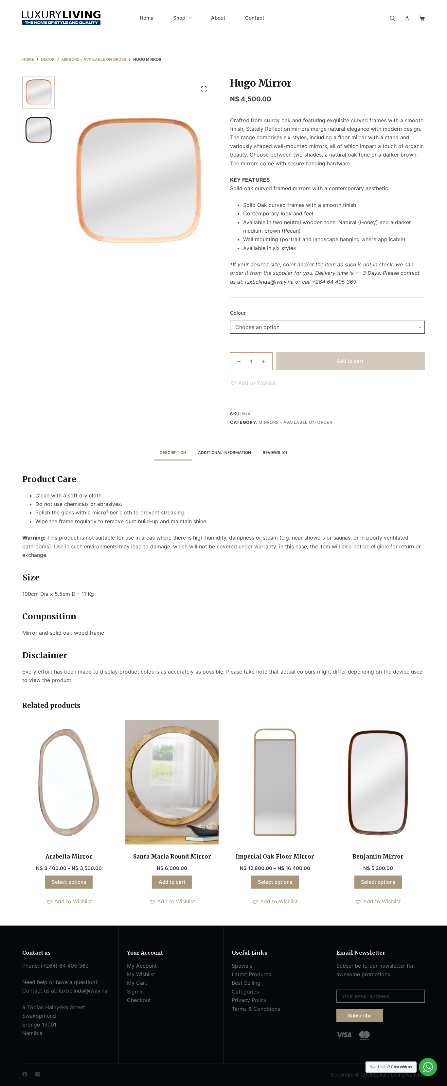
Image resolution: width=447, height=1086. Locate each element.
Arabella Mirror (68, 856)
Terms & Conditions (256, 1009)
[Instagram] (37, 1074)
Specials (242, 965)
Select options (69, 882)
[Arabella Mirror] (69, 782)
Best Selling (246, 982)
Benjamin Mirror (377, 856)
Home (146, 18)
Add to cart (350, 361)
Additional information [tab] (224, 452)
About (218, 18)
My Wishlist (141, 974)
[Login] (406, 18)
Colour (238, 313)
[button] (253, 382)
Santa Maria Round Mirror (172, 856)
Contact (254, 18)
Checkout (139, 1000)
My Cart (137, 982)
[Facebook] (24, 1074)
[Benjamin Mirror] (378, 782)
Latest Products (251, 974)
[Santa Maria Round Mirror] (172, 782)
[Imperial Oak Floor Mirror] (275, 782)
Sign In (135, 991)
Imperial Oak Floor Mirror (275, 856)
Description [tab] (173, 452)
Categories (245, 991)
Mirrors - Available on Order (295, 422)
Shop (179, 18)
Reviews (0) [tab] (275, 452)
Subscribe (360, 1015)
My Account (142, 965)
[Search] (392, 18)
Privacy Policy (249, 1000)
